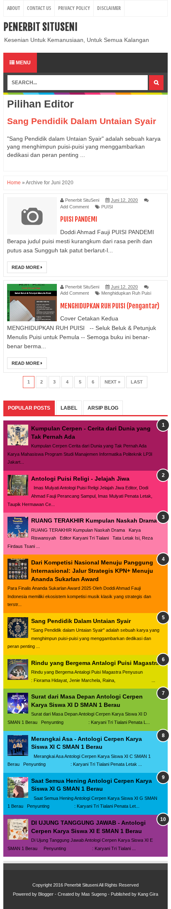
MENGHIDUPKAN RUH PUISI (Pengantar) (109, 306)
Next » (112, 381)
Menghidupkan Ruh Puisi (126, 293)
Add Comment (74, 206)
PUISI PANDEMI (78, 219)
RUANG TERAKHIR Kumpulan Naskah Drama (94, 520)
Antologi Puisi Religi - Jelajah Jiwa (80, 478)
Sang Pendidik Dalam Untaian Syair (81, 121)
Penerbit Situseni (40, 27)
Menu (23, 63)
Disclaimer (109, 8)
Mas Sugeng (94, 894)
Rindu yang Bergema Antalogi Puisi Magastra (95, 663)
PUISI (107, 206)
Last (137, 381)
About (13, 8)
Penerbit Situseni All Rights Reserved (101, 884)
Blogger (46, 894)
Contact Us (39, 8)
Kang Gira (148, 894)
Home (14, 183)
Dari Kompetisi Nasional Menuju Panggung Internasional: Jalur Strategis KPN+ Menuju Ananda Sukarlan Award (92, 570)
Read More (26, 267)
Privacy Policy (74, 8)
